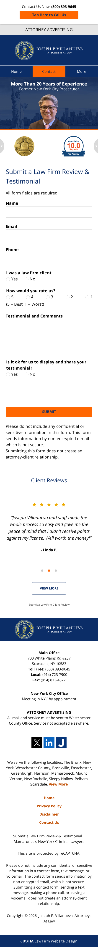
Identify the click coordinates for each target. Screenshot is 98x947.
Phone (12, 249)
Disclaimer (49, 814)
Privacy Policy (49, 805)
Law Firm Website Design (49, 941)
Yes (14, 279)
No (32, 279)
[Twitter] (36, 742)
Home (16, 71)
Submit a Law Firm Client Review (49, 605)
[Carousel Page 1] (42, 570)
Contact (49, 71)
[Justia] (61, 742)
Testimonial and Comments (34, 316)
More (81, 71)
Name (12, 203)
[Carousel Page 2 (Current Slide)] (49, 570)
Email (11, 226)
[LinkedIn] (49, 742)
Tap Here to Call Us (49, 14)
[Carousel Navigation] (49, 570)
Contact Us (49, 822)
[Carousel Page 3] (55, 570)
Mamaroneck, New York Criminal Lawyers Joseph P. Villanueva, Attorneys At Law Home (49, 50)
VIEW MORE (49, 588)
